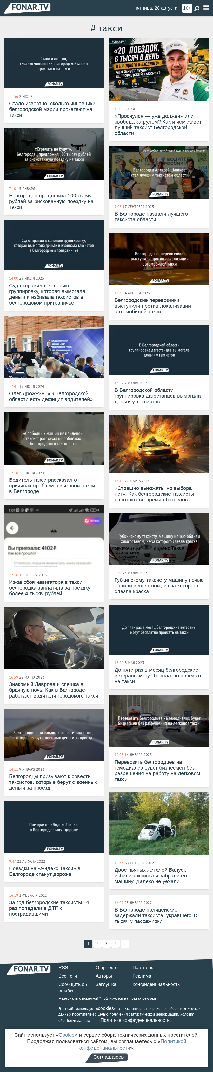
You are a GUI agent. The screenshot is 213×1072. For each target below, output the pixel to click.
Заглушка (106, 984)
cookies (106, 1008)
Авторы (104, 976)
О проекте (107, 968)
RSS (63, 968)
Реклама (141, 976)
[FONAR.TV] (27, 7)
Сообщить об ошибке (72, 987)
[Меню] (206, 8)
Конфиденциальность (156, 984)
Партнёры (143, 968)
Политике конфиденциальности (135, 1020)
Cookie (67, 1034)
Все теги (67, 976)
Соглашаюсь (108, 1057)
